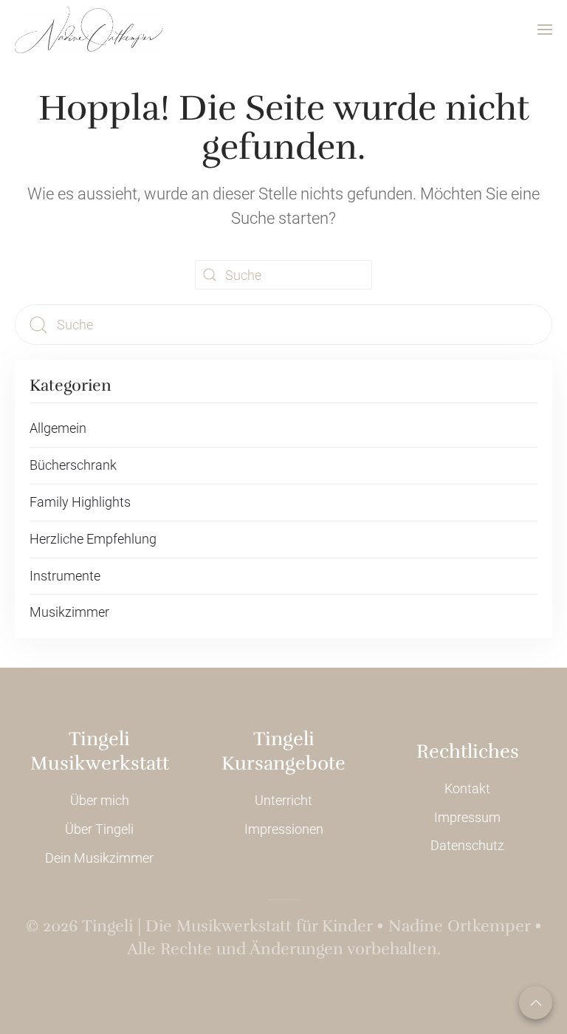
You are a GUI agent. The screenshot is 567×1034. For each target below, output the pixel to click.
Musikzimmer (69, 612)
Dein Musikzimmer (99, 858)
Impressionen (283, 829)
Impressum (467, 817)
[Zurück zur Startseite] (88, 29)
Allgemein (58, 428)
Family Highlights (80, 502)
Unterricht (283, 800)
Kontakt (467, 788)
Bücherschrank (73, 465)
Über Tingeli (99, 829)
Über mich (99, 800)
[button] (544, 29)
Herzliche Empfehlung (93, 539)
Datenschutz (467, 845)
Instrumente (65, 575)
